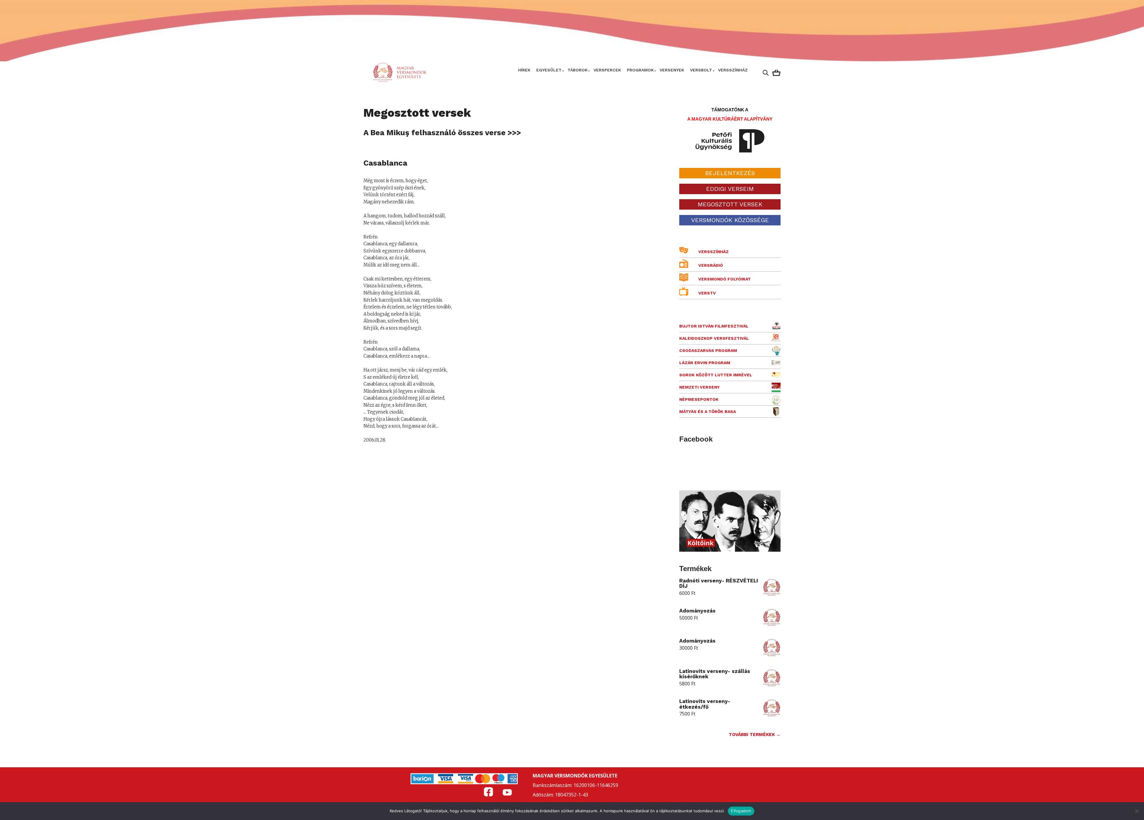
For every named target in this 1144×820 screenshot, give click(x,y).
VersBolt (701, 70)
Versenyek (672, 70)
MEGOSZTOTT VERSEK (730, 204)
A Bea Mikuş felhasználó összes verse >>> (442, 132)
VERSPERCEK (607, 70)
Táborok (577, 70)
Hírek (524, 70)
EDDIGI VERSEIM (730, 188)
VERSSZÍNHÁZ (733, 70)
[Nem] (1137, 811)
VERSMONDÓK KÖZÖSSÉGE (730, 220)
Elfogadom (741, 810)
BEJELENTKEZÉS (730, 173)
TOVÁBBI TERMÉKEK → (755, 734)
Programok (640, 70)
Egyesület (549, 70)
